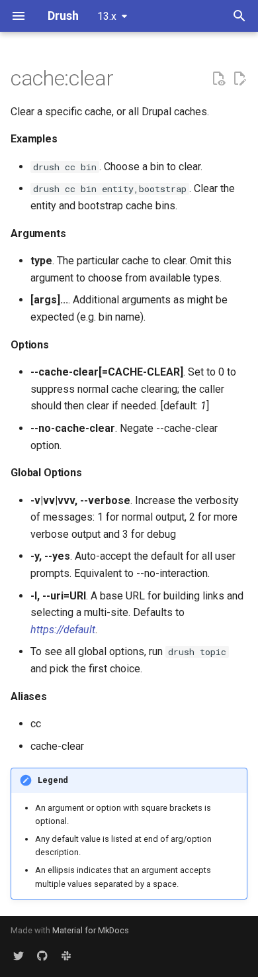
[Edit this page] (239, 78)
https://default (62, 629)
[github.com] (42, 955)
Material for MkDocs (90, 930)
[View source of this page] (218, 78)
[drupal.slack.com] (66, 955)
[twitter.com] (18, 955)
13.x (106, 16)
